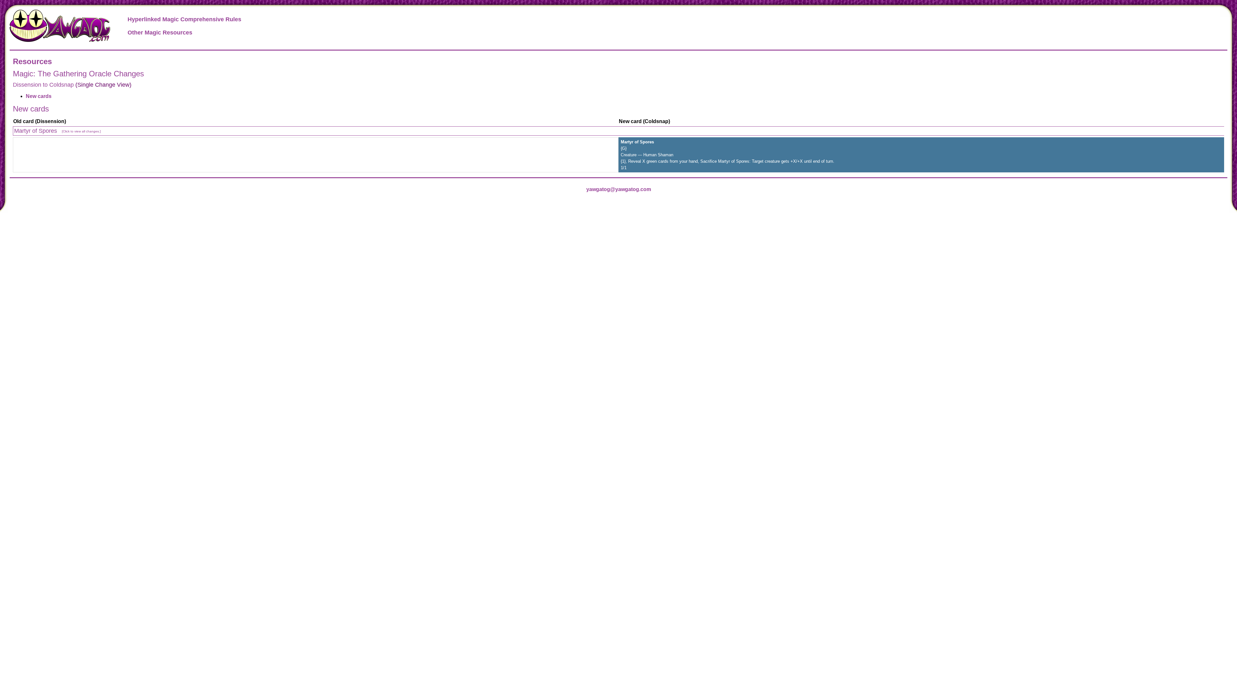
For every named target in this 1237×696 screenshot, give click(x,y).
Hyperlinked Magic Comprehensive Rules (184, 19)
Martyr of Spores (57, 131)
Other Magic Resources (160, 32)
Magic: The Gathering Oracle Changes (78, 73)
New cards (39, 96)
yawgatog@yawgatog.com (618, 189)
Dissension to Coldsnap (43, 85)
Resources (32, 61)
